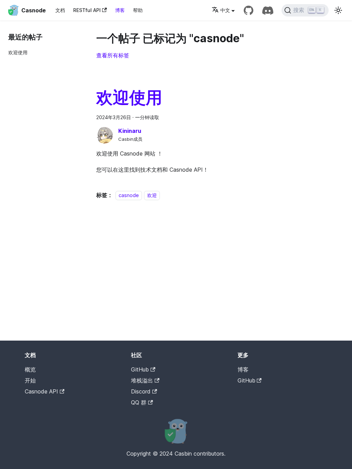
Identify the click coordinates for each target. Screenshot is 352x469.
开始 (30, 380)
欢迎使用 (18, 52)
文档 (60, 10)
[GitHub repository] (248, 10)
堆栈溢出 (142, 380)
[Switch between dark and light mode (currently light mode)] (338, 10)
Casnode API (41, 391)
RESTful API (87, 10)
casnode (129, 195)
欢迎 (152, 195)
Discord (141, 391)
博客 (120, 10)
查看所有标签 (112, 55)
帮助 (138, 10)
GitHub (140, 369)
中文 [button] (225, 10)
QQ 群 (138, 402)
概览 (30, 369)
